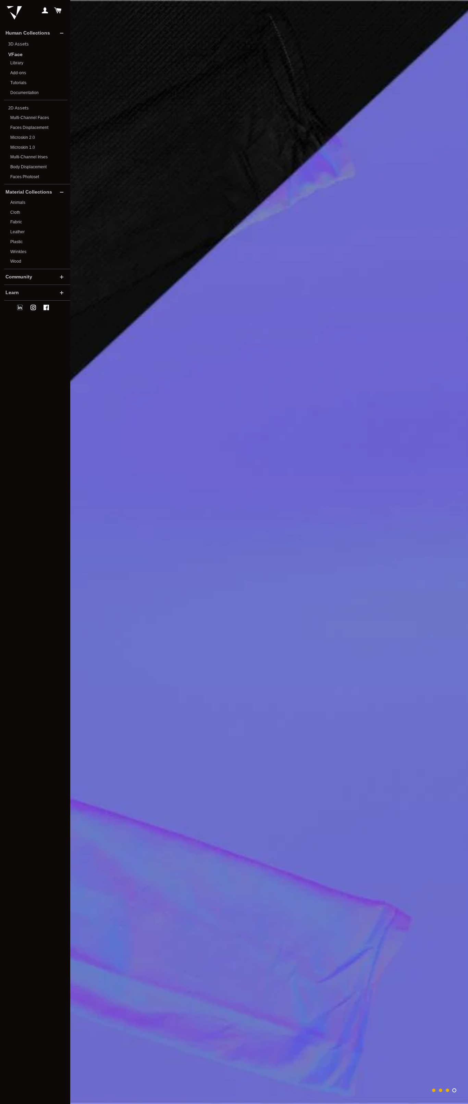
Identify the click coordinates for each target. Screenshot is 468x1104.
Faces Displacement (29, 127)
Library (16, 63)
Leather (17, 231)
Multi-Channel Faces (29, 117)
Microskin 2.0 (22, 137)
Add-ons (18, 72)
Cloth (15, 212)
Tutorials (18, 82)
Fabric (16, 222)
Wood (15, 261)
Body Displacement (28, 167)
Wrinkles (18, 251)
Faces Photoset (24, 176)
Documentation (24, 92)
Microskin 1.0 (22, 147)
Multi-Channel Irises (29, 157)
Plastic (16, 241)
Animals (17, 202)
